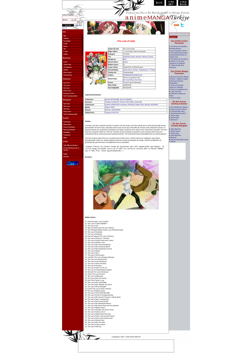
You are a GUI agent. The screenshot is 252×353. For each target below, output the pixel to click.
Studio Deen (127, 70)
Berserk (173, 137)
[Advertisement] (93, 4)
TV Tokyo (152, 70)
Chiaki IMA (138, 102)
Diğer (65, 137)
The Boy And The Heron (179, 59)
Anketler (66, 38)
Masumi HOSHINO (151, 105)
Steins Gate (175, 115)
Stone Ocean (175, 131)
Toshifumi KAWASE (112, 102)
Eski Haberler (67, 75)
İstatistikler (67, 41)
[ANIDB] (126, 75)
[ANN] (136, 75)
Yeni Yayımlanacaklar (70, 96)
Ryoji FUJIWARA (126, 99)
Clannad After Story (178, 111)
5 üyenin (126, 82)
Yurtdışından (67, 67)
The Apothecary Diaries (179, 53)
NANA (173, 142)
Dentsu (135, 70)
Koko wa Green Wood (179, 109)
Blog (64, 36)
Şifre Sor (78, 25)
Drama (150, 57)
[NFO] (131, 75)
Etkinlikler (66, 132)
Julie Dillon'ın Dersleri (70, 145)
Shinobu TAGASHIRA (112, 110)
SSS (64, 49)
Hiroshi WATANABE (112, 99)
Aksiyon (138, 57)
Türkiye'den (67, 64)
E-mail (65, 51)
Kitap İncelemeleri (69, 129)
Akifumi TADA (110, 107)
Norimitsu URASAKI (127, 105)
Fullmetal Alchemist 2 (178, 113)
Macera (145, 57)
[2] (141, 75)
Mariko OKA (139, 105)
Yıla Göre (66, 88)
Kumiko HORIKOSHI (112, 105)
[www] (125, 62)
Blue (124, 59)
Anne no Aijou (176, 98)
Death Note (175, 118)
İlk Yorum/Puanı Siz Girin (132, 80)
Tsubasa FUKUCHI (112, 112)
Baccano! (174, 120)
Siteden (65, 70)
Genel (65, 62)
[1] (139, 75)
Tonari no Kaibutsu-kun (179, 89)
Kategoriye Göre (68, 93)
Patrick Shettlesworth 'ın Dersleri (71, 149)
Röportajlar (67, 124)
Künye (65, 46)
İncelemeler (67, 122)
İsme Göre (66, 83)
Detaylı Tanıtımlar (69, 127)
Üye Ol (64, 28)
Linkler (65, 54)
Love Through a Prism (179, 51)
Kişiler (65, 154)
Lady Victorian (176, 91)
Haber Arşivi (67, 72)
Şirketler (66, 156)
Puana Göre (67, 90)
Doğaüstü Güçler (129, 57)
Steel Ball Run (176, 129)
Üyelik (65, 43)
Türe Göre (66, 85)
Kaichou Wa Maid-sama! (179, 140)
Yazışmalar (66, 135)
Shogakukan (143, 70)
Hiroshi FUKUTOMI (126, 102)
